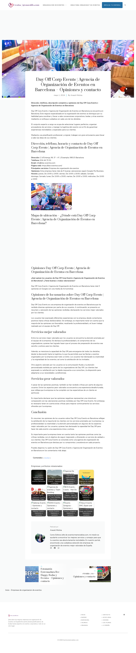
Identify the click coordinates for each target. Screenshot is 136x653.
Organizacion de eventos (53, 5)
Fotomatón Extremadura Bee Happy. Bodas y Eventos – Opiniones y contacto (52, 575)
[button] (125, 5)
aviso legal (107, 617)
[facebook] (124, 614)
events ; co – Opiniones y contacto (84, 575)
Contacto (106, 615)
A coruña (106, 625)
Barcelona (85, 620)
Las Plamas (107, 622)
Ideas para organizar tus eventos (85, 5)
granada (84, 625)
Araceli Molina (76, 95)
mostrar (47, 458)
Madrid (84, 617)
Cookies (106, 620)
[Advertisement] (68, 25)
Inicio (7, 590)
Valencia (84, 622)
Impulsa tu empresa (112, 5)
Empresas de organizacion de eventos (26, 590)
